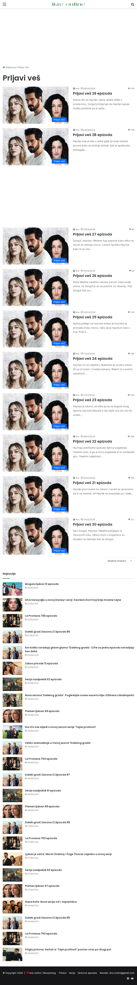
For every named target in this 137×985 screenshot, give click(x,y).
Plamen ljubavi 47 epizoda (42, 886)
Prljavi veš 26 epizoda (92, 275)
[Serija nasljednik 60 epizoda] (12, 875)
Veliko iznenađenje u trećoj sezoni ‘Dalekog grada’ (58, 743)
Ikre (77, 88)
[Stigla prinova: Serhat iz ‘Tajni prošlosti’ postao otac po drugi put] (12, 954)
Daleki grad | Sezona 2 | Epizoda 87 (47, 774)
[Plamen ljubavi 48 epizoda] (12, 811)
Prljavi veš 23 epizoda (92, 399)
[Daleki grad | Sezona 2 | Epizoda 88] (12, 636)
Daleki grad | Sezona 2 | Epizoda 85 (47, 917)
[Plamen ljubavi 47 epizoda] (12, 891)
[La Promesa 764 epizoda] (12, 763)
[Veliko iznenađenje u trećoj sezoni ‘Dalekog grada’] (12, 748)
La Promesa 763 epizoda (41, 838)
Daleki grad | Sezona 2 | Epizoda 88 (47, 631)
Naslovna (10, 67)
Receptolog (49, 972)
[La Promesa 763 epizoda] (12, 843)
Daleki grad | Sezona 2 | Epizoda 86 (47, 822)
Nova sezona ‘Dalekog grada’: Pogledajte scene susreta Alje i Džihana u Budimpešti (79, 695)
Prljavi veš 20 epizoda (92, 524)
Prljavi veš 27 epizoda (92, 234)
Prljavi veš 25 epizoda (92, 317)
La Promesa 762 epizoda (41, 933)
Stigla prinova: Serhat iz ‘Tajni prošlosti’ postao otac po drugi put (68, 949)
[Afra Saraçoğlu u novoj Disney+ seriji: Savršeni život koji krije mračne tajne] (12, 604)
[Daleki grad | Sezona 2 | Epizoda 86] (12, 827)
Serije (72, 972)
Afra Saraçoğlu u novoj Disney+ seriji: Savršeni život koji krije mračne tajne (73, 600)
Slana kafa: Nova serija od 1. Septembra (51, 902)
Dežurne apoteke (87, 972)
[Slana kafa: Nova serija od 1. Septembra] (12, 906)
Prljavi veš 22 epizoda (92, 441)
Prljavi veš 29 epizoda (92, 93)
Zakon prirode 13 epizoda (41, 663)
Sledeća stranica (117, 560)
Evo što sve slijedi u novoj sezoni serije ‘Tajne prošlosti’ (60, 727)
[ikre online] (68, 4)
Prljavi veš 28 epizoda (92, 134)
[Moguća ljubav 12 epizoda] (12, 589)
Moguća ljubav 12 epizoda (42, 584)
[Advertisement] (68, 37)
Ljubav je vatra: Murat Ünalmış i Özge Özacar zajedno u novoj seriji (68, 854)
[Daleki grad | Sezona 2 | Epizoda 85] (12, 922)
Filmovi (63, 972)
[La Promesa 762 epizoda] (12, 938)
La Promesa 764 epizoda (41, 759)
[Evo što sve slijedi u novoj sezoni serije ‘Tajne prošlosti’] (12, 732)
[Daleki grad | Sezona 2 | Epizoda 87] (12, 779)
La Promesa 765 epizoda (41, 616)
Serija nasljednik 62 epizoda (43, 679)
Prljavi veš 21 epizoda (92, 482)
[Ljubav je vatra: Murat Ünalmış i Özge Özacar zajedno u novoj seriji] (12, 859)
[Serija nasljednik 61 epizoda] (12, 795)
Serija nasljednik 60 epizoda (43, 870)
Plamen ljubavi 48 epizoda (42, 806)
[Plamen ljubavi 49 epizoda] (12, 716)
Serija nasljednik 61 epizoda (43, 790)
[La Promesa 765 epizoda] (12, 620)
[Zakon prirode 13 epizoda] (12, 668)
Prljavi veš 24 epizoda (92, 358)
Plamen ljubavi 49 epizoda (42, 711)
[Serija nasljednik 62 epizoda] (12, 684)
